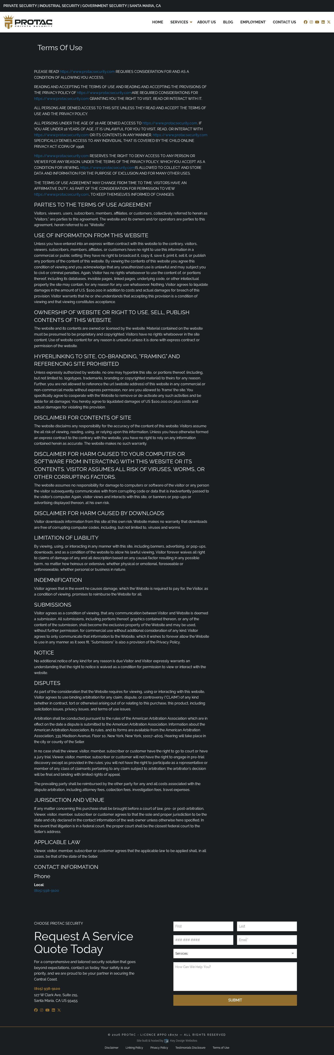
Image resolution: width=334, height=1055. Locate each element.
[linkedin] (323, 22)
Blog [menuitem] (228, 22)
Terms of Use (221, 1047)
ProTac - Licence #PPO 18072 (150, 1034)
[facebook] (305, 22)
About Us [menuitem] (206, 22)
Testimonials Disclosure (190, 1047)
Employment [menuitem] (253, 22)
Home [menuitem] (157, 22)
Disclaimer (111, 1047)
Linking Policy (134, 1047)
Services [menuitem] (179, 22)
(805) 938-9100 (46, 890)
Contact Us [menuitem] (284, 22)
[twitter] (329, 22)
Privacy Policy (159, 1047)
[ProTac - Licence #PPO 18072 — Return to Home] (27, 22)
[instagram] (311, 22)
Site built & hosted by (167, 1040)
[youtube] (317, 22)
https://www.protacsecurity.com (87, 71)
